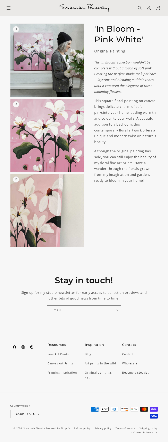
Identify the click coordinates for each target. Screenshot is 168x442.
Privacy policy (103, 428)
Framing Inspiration (62, 372)
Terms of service (125, 428)
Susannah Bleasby (34, 428)
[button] (8, 7)
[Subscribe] (116, 310)
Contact (127, 354)
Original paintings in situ (100, 375)
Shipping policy (148, 428)
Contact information (145, 432)
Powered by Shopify (58, 428)
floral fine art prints (116, 163)
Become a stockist (135, 372)
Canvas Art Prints (60, 363)
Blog (88, 354)
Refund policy (82, 428)
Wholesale (129, 363)
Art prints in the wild (100, 363)
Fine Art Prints (58, 354)
